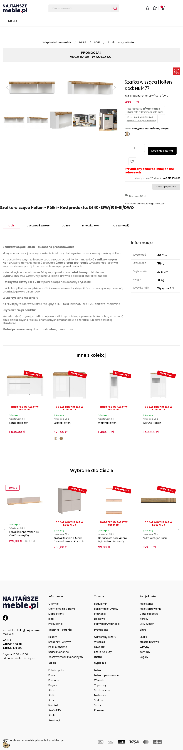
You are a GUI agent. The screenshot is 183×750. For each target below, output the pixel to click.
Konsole (99, 710)
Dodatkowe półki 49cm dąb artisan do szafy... (112, 539)
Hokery (52, 637)
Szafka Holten (62, 423)
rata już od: (145, 110)
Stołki (51, 715)
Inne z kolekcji (91, 225)
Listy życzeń (147, 624)
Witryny (144, 647)
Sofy (51, 700)
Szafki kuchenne (58, 652)
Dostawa (99, 619)
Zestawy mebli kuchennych (65, 657)
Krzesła (52, 675)
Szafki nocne (102, 690)
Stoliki (51, 695)
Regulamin (100, 604)
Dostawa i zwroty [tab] (38, 225)
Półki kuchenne (57, 647)
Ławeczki (99, 647)
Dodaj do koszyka (162, 151)
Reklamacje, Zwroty (106, 609)
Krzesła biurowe (149, 642)
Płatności (100, 614)
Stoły (51, 690)
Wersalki (99, 680)
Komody (145, 652)
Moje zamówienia (150, 609)
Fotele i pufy (56, 670)
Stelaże (98, 700)
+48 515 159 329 (12, 648)
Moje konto (147, 604)
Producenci (55, 624)
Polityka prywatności (107, 624)
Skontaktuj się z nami (61, 609)
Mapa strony (56, 614)
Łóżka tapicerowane (106, 675)
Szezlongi (54, 720)
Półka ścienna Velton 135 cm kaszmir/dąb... (24, 533)
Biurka (143, 637)
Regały (144, 657)
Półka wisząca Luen (155, 538)
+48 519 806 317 (13, 644)
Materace (100, 695)
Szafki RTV (54, 710)
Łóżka (97, 670)
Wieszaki (99, 642)
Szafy (97, 705)
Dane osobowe (149, 614)
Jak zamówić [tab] (120, 225)
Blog (51, 619)
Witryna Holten (107, 423)
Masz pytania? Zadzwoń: (157, 178)
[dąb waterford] (61, 438)
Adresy (144, 619)
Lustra (98, 657)
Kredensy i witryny (59, 642)
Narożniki (53, 705)
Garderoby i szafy (105, 637)
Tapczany (100, 685)
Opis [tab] (11, 225)
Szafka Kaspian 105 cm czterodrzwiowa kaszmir (69, 539)
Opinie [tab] (65, 225)
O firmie (53, 604)
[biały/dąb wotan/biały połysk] (55, 438)
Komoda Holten (18, 423)
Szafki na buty (103, 652)
